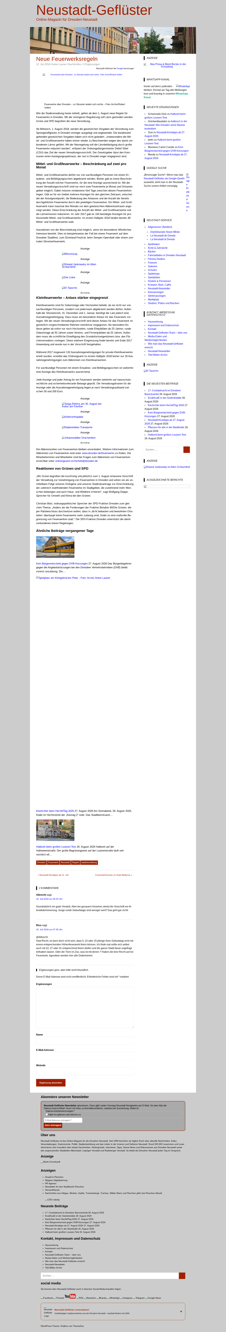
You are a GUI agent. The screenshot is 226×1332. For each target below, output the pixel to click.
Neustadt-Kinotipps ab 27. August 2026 (64, 1225)
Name (39, 1034)
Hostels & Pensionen (159, 281)
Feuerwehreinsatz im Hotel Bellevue (112, 875)
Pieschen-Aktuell (154, 1193)
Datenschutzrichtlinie (54, 1108)
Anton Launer (59, 64)
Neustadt (65, 862)
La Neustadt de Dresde (163, 235)
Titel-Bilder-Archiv (157, 355)
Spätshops (154, 273)
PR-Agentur (50, 1183)
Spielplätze (154, 277)
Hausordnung (155, 321)
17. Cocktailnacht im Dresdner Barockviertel (66, 1212)
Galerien (152, 266)
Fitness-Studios (156, 259)
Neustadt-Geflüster (94, 10)
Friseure (152, 262)
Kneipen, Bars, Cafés (159, 284)
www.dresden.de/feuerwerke (98, 453)
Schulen (152, 270)
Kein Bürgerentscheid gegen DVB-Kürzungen (67, 1222)
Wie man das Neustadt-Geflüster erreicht (65, 1261)
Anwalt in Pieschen (54, 1177)
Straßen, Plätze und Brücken (163, 303)
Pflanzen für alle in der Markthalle (166, 427)
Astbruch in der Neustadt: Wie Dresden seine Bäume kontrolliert (166, 125)
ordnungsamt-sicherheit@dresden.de (76, 461)
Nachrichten (74, 64)
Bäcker (152, 251)
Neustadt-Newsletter (159, 288)
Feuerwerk (53, 862)
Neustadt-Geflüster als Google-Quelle (164, 178)
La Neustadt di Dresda (162, 239)
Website (41, 1065)
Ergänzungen (44, 984)
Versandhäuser (52, 1190)
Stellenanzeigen (157, 296)
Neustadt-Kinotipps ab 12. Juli (54, 875)
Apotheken (154, 244)
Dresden (41, 862)
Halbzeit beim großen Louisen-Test (167, 434)
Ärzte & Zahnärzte (158, 248)
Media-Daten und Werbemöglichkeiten (63, 1258)
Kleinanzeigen (156, 292)
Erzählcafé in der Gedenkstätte (164, 398)
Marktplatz (153, 299)
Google (120, 68)
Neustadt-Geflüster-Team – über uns (167, 332)
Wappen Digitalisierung (56, 1180)
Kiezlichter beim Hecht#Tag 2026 (166, 405)
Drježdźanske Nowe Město (165, 232)
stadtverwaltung (89, 862)
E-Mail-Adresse (45, 1050)
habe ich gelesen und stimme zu (64, 1114)
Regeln (75, 862)
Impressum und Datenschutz (163, 325)
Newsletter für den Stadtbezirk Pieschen (64, 1186)
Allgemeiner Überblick (160, 227)
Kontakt (152, 329)
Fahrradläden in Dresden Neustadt (167, 255)
